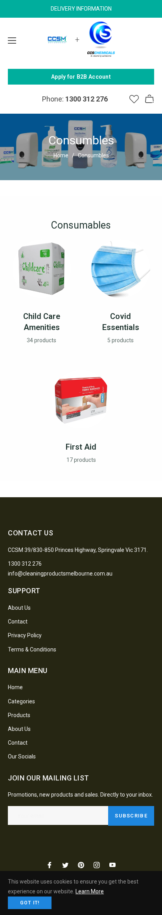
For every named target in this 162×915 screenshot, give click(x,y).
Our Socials (22, 756)
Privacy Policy (25, 635)
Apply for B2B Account (81, 77)
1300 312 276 (25, 564)
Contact (18, 621)
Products (19, 715)
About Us (19, 608)
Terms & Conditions (32, 649)
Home (60, 155)
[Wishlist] (134, 99)
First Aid (81, 447)
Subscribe (131, 816)
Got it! (29, 903)
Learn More (89, 891)
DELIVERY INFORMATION (81, 9)
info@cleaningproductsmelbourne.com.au (60, 573)
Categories (21, 701)
